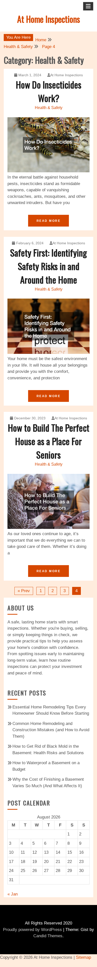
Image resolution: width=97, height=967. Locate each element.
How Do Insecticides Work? (48, 91)
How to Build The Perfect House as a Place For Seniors (48, 441)
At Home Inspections (48, 19)
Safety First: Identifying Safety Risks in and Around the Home (48, 266)
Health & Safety (48, 108)
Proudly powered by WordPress (32, 929)
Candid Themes (47, 935)
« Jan (12, 894)
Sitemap (83, 957)
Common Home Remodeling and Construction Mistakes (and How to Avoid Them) (50, 730)
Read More (49, 221)
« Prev (24, 590)
